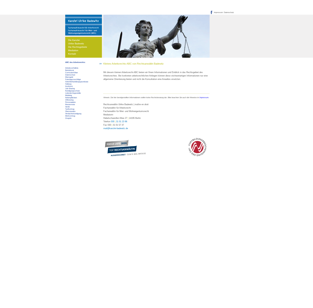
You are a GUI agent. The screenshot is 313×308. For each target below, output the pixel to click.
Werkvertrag (70, 116)
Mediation (73, 50)
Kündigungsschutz (72, 91)
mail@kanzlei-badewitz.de (115, 128)
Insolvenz (69, 86)
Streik (67, 107)
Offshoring (69, 100)
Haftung (68, 84)
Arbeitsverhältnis (71, 68)
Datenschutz (228, 12)
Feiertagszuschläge (73, 79)
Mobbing (68, 95)
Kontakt (72, 53)
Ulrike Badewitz (76, 43)
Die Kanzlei (74, 40)
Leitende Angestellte (73, 93)
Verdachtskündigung (73, 114)
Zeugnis (68, 118)
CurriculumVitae (71, 72)
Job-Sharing (70, 88)
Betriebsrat (69, 70)
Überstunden (70, 111)
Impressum (218, 12)
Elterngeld (69, 77)
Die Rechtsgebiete (77, 47)
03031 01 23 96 (119, 121)
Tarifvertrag (69, 109)
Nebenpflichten (71, 98)
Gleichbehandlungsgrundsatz (76, 82)
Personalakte (70, 102)
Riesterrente (70, 104)
